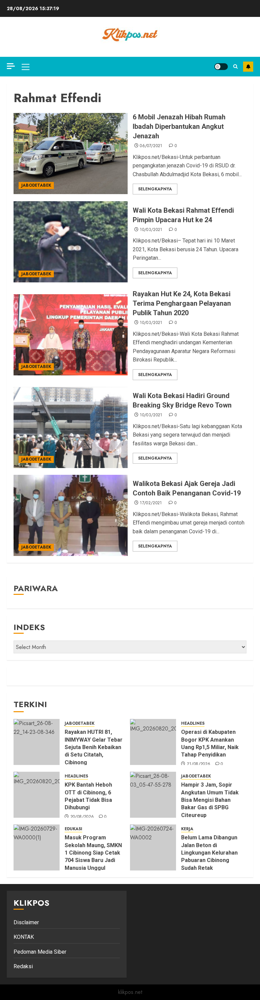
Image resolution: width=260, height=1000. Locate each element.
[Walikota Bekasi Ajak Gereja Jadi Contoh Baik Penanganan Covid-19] (71, 515)
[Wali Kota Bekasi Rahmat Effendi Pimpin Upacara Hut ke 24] (71, 241)
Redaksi (23, 966)
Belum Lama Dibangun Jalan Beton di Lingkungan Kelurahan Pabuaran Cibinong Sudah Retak (209, 852)
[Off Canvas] (11, 66)
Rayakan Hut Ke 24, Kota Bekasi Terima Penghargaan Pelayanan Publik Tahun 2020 (182, 303)
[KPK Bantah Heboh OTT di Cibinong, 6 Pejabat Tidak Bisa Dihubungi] (37, 795)
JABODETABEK (36, 185)
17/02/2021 (151, 503)
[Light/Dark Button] (221, 66)
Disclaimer (26, 922)
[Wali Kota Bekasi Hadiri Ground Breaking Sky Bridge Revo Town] (71, 427)
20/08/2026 (82, 817)
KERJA (187, 829)
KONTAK (24, 937)
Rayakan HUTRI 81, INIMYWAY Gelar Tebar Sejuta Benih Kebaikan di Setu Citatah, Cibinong (94, 747)
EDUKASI (73, 829)
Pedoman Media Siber (40, 952)
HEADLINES (192, 723)
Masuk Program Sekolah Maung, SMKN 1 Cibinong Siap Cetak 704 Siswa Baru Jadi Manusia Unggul (93, 852)
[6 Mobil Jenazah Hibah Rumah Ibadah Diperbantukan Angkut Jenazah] (71, 153)
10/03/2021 (151, 230)
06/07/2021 (151, 146)
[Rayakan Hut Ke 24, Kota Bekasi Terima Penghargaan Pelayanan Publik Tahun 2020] (71, 334)
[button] (25, 67)
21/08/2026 (199, 764)
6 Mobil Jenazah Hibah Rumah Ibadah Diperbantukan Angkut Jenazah (179, 126)
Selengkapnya (155, 189)
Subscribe (248, 67)
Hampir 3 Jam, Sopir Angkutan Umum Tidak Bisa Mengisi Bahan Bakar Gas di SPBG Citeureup (210, 800)
